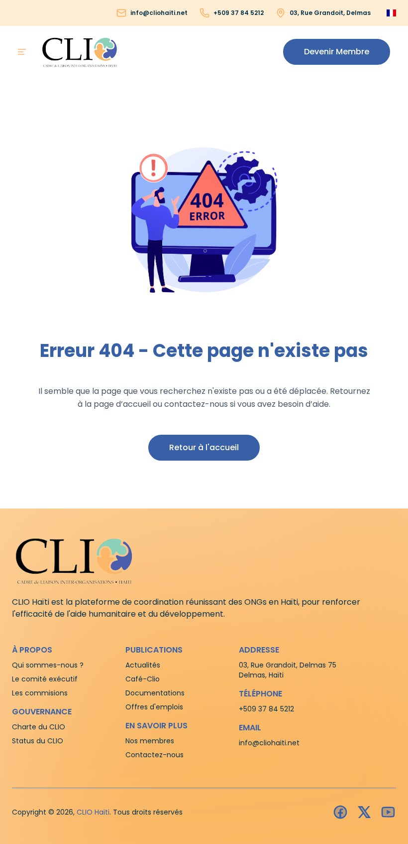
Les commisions (40, 693)
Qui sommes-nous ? (48, 665)
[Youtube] (388, 812)
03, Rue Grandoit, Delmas (330, 13)
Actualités (142, 665)
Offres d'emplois (154, 707)
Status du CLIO (37, 741)
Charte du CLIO (38, 727)
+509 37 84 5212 (238, 13)
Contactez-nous (154, 755)
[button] (336, 52)
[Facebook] (340, 812)
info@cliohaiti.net (159, 13)
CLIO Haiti (93, 812)
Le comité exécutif (45, 679)
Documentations (155, 693)
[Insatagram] (364, 812)
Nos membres (149, 741)
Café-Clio (142, 679)
